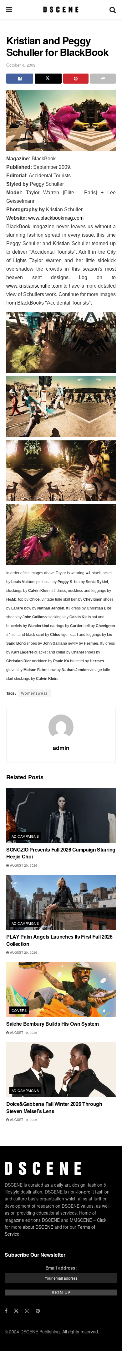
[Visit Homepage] (61, 9)
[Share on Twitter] (48, 79)
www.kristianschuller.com (34, 286)
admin (61, 748)
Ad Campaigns (25, 836)
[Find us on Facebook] (6, 1310)
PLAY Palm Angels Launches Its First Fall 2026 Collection (59, 940)
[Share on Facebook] (19, 79)
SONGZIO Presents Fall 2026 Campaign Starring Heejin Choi (60, 853)
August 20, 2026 (23, 865)
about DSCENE (38, 1227)
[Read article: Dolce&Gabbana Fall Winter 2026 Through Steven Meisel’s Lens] (61, 1069)
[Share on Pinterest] (76, 79)
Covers (19, 1010)
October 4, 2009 (20, 65)
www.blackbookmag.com (56, 218)
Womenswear (34, 693)
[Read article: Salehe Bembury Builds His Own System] (61, 989)
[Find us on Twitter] (16, 1310)
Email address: (61, 1268)
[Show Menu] (9, 9)
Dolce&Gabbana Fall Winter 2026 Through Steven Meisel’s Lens (54, 1107)
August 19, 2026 (23, 1032)
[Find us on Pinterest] (38, 1310)
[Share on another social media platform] (103, 79)
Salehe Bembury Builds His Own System (52, 1023)
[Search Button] (112, 9)
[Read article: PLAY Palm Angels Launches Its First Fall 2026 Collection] (61, 902)
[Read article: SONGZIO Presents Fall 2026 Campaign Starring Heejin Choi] (61, 815)
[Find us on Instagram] (27, 1310)
